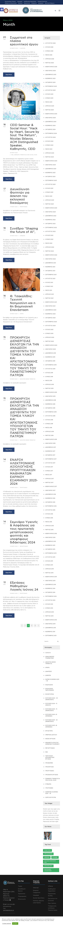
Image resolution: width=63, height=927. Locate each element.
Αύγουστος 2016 (50, 510)
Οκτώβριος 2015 (50, 549)
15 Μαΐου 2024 (14, 440)
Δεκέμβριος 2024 (50, 121)
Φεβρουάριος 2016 (51, 533)
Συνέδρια (22, 235)
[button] (2, 9)
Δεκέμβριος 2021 (50, 262)
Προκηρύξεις (49, 766)
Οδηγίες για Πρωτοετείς (11, 3)
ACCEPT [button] (15, 923)
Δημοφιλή (19, 1)
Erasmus (20, 3)
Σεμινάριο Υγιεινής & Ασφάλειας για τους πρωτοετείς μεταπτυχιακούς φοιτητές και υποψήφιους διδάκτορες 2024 (24, 532)
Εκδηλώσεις (49, 684)
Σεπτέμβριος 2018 (50, 411)
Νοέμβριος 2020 (50, 313)
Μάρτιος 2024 (49, 156)
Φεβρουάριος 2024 (51, 160)
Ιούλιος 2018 (49, 419)
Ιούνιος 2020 (49, 333)
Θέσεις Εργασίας (50, 738)
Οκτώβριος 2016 (50, 502)
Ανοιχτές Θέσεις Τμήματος (27, 440)
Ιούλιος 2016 (49, 513)
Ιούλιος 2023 (49, 188)
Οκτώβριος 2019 (50, 360)
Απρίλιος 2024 (49, 153)
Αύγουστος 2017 (50, 462)
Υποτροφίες (49, 788)
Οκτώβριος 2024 (50, 129)
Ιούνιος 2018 (49, 423)
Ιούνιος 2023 (49, 192)
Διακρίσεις (48, 671)
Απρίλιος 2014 (49, 612)
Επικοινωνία (27, 3)
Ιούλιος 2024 (49, 141)
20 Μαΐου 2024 (14, 48)
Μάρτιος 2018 (49, 435)
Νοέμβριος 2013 (50, 631)
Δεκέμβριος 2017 (50, 447)
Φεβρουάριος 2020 (51, 345)
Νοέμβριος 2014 (50, 588)
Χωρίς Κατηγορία (50, 797)
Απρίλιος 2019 (49, 384)
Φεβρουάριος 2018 (51, 439)
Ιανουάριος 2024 (50, 164)
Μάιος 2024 (48, 149)
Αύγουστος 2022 (50, 231)
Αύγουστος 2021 (50, 278)
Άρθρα (22, 313)
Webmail (36, 887)
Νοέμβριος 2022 (50, 219)
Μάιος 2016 (48, 521)
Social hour (47, 850)
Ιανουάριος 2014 (50, 623)
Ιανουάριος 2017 (50, 490)
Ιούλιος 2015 (49, 561)
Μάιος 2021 (48, 290)
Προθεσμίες (49, 762)
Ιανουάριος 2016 (50, 537)
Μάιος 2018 (48, 427)
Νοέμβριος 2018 (50, 404)
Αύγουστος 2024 (50, 137)
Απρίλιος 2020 (49, 337)
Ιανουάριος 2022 (50, 258)
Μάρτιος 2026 (49, 62)
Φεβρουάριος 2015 (51, 576)
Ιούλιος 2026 (49, 47)
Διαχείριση (40, 3)
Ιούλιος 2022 (49, 235)
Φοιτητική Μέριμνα (49, 3)
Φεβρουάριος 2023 (51, 207)
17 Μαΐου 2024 (14, 206)
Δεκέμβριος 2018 (50, 400)
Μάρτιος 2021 (49, 298)
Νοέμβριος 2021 (50, 266)
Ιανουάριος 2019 (50, 396)
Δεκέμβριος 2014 (50, 584)
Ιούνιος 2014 (49, 608)
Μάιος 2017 (48, 474)
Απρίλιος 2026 (49, 58)
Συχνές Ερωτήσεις (38, 898)
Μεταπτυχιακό (24, 546)
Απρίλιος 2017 (49, 478)
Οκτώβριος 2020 (50, 317)
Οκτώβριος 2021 (50, 270)
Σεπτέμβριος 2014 (50, 596)
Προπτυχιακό (23, 206)
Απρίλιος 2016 (49, 525)
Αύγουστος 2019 (50, 368)
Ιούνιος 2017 (49, 470)
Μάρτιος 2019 (49, 388)
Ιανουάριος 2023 (50, 211)
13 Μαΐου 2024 (14, 593)
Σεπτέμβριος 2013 (50, 635)
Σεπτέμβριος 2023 (51, 180)
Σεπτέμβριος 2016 (50, 506)
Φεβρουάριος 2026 (51, 66)
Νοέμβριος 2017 (50, 451)
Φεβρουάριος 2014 (51, 619)
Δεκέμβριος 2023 (50, 168)
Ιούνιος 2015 (49, 564)
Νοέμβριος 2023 (50, 172)
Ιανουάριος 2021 (50, 306)
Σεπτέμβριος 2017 (50, 459)
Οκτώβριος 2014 (50, 592)
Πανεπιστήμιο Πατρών (10, 1)
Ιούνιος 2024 (49, 145)
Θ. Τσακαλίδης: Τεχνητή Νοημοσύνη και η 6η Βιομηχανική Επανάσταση (22, 303)
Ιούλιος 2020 (49, 329)
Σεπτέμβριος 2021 (50, 274)
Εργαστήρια (49, 730)
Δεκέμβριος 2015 (50, 541)
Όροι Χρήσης (52, 903)
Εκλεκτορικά (49, 694)
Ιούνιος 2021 (49, 286)
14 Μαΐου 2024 (14, 487)
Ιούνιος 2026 (49, 51)
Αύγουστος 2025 (50, 90)
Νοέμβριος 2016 (50, 498)
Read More (9, 74)
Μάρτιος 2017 (49, 482)
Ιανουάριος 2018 (50, 443)
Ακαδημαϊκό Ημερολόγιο (30, 1)
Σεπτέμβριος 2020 (51, 321)
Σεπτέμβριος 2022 (51, 227)
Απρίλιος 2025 (49, 105)
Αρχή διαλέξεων (48, 853)
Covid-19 (47, 652)
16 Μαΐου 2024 (14, 235)
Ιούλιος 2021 (49, 282)
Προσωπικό (21, 893)
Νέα (12, 154)
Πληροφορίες (22, 896)
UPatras (50, 886)
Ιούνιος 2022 (49, 239)
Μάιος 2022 (48, 243)
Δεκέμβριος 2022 (50, 215)
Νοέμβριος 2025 (50, 78)
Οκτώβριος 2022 (50, 223)
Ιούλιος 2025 (49, 94)
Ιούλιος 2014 (49, 604)
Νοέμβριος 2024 (50, 125)
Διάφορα (22, 48)
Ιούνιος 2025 (49, 98)
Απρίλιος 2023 (49, 200)
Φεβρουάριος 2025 (51, 113)
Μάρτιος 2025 (49, 109)
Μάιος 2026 (48, 54)
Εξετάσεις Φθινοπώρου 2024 (50, 861)
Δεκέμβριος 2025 (50, 74)
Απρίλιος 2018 (49, 431)
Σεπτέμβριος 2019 (50, 364)
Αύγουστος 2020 (50, 325)
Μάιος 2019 (48, 380)
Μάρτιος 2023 (49, 204)
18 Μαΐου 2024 (14, 152)
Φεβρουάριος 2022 (51, 255)
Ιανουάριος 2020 (50, 349)
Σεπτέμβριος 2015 (50, 553)
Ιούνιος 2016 (49, 517)
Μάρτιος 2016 (49, 529)
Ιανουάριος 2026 (50, 70)
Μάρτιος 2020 (49, 341)
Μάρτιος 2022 (49, 251)
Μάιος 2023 (48, 196)
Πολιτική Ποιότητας (42, 1)
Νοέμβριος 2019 (50, 357)
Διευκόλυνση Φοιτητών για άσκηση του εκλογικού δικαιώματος (19, 196)
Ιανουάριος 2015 (50, 580)
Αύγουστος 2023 (50, 184)
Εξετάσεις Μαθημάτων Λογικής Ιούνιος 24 (24, 586)
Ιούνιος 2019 (49, 376)
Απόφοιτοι (34, 3)
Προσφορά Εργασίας (51, 774)
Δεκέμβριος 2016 (50, 494)
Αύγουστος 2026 (50, 43)
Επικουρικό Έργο (48, 865)
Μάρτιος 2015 (49, 572)
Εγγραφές (55, 857)
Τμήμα (20, 886)
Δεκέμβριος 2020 (50, 309)
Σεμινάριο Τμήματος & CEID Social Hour (25, 154)
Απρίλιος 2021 (49, 294)
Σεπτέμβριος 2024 (51, 133)
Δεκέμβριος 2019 (50, 353)
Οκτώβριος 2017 (50, 455)
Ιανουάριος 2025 (50, 117)
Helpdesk (36, 895)
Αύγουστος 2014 (50, 600)
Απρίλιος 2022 (49, 247)
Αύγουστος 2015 (50, 557)
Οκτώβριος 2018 (50, 408)
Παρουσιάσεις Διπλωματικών (47, 870)
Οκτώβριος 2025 (50, 82)
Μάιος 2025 (48, 102)
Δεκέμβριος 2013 (50, 627)
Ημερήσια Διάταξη (51, 734)
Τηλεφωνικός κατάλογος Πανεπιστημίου (52, 908)
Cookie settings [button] (6, 923)
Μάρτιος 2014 (49, 615)
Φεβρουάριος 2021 (51, 302)
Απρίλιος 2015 (49, 568)
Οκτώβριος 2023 (50, 176)
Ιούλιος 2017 (49, 466)
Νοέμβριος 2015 (50, 545)
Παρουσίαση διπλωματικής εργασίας (49, 757)
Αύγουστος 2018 (50, 415)
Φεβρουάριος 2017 (51, 486)
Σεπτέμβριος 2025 (51, 86)
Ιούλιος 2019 (49, 372)
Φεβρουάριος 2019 (51, 392)
